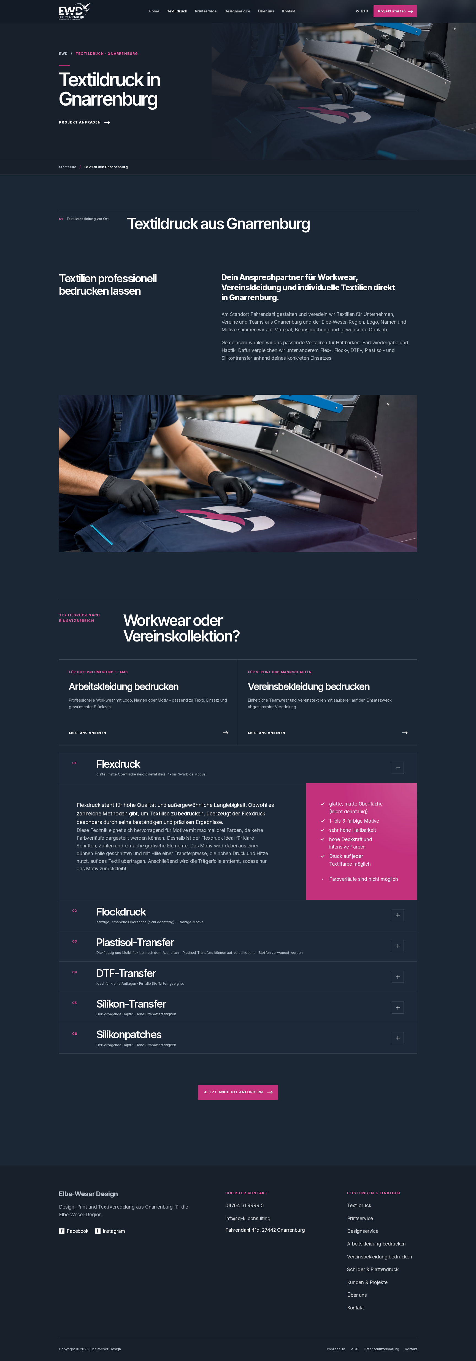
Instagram (111, 1231)
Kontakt (355, 1308)
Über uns (357, 1295)
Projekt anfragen (80, 122)
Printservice (360, 1218)
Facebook (74, 1231)
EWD (63, 54)
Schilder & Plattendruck (372, 1269)
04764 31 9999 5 (244, 1205)
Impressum (336, 1349)
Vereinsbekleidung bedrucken (379, 1257)
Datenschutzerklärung (381, 1349)
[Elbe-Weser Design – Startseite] (75, 11)
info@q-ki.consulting (248, 1218)
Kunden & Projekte (367, 1282)
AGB (354, 1349)
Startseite (68, 167)
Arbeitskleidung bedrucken (376, 1244)
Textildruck (359, 1205)
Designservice (362, 1231)
